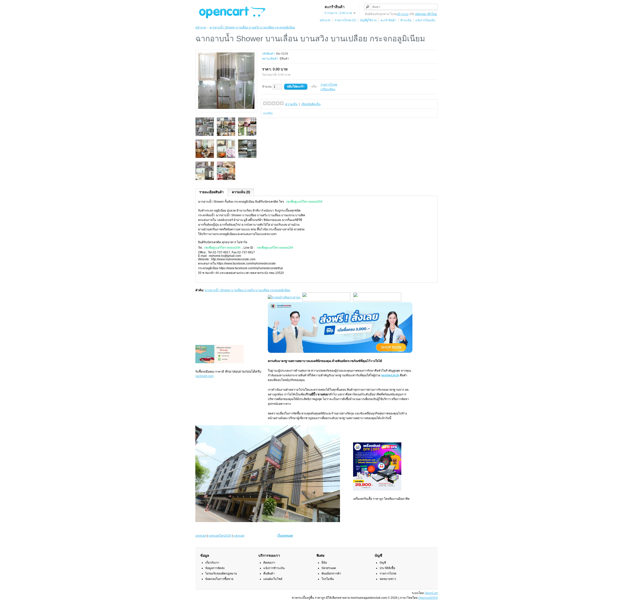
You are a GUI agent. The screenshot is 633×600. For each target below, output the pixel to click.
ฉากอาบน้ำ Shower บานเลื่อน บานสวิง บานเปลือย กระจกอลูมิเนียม (252, 27)
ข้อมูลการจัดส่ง (215, 568)
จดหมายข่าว (388, 579)
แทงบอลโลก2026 (219, 535)
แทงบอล (200, 535)
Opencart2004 (428, 598)
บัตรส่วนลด (328, 568)
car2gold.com (204, 376)
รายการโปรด (328, 84)
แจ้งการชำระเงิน (274, 568)
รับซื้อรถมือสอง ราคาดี (209, 371)
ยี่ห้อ (324, 562)
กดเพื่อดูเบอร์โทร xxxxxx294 (304, 201)
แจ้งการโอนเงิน (425, 20)
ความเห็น (291, 104)
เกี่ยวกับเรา (212, 562)
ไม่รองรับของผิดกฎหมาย (221, 573)
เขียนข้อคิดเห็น (310, 104)
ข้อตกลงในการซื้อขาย (219, 579)
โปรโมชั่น (327, 579)
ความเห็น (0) (241, 192)
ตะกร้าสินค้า (388, 20)
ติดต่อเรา (269, 562)
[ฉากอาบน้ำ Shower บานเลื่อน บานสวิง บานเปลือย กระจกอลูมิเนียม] (226, 108)
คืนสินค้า (269, 573)
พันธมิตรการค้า (331, 573)
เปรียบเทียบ (327, 89)
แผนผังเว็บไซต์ (272, 579)
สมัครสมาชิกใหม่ (426, 14)
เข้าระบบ (402, 14)
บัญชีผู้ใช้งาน (368, 20)
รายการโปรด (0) (345, 20)
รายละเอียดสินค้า (211, 192)
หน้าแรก (325, 20)
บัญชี (383, 562)
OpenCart (431, 593)
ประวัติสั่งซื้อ (387, 568)
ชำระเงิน (405, 20)
